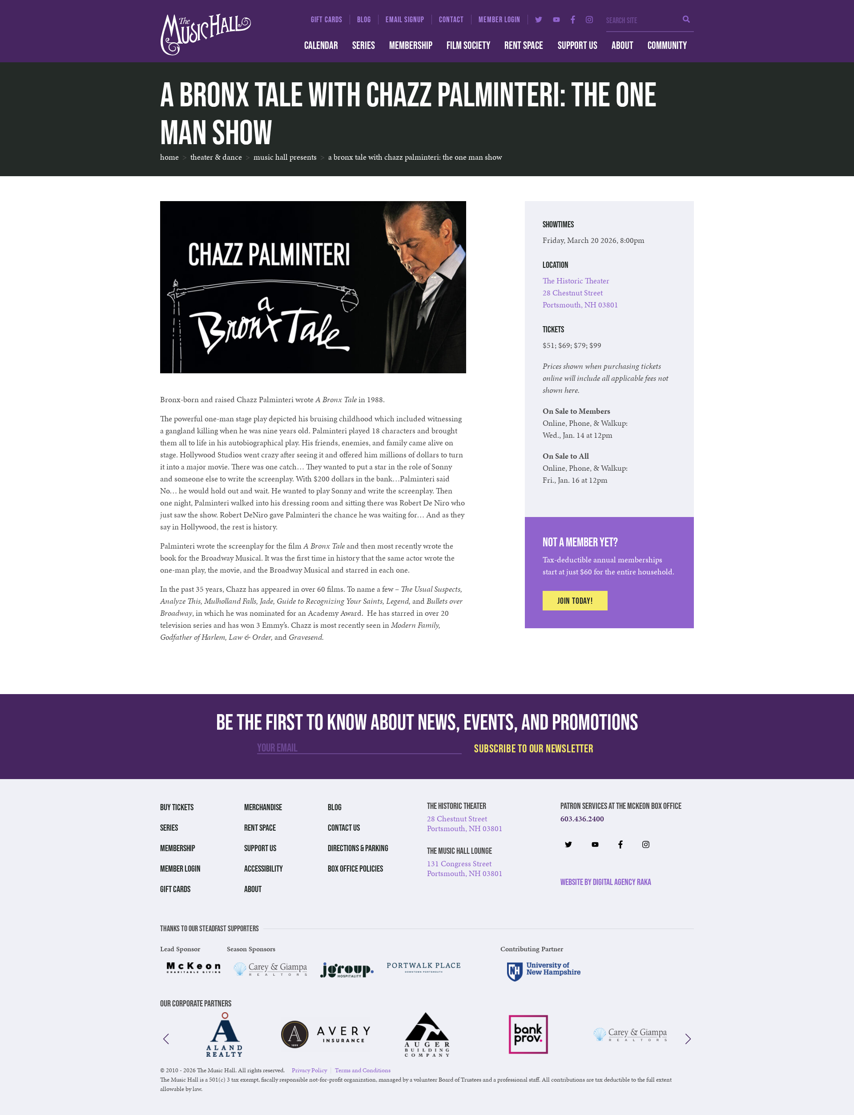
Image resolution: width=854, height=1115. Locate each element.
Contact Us (344, 827)
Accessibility (263, 868)
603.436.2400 (582, 818)
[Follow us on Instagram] (589, 20)
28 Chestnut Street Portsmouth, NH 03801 (465, 823)
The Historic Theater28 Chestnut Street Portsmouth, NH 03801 (580, 292)
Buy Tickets (176, 807)
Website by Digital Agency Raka (605, 882)
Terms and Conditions (363, 1070)
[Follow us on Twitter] (538, 19)
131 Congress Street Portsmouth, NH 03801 (465, 868)
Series (363, 45)
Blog (364, 19)
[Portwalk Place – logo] (424, 967)
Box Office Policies (355, 868)
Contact (451, 19)
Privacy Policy (309, 1070)
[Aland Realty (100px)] (224, 1034)
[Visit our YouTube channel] (556, 19)
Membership (410, 45)
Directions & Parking (358, 848)
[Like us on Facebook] (573, 20)
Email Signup (405, 19)
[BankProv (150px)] (528, 1034)
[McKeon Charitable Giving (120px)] (193, 967)
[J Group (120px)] (347, 970)
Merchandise (263, 807)
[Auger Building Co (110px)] (427, 1034)
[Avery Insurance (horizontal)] (325, 1034)
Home (169, 156)
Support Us (577, 45)
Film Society (468, 45)
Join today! (575, 601)
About (622, 45)
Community (667, 45)
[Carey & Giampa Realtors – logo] (270, 969)
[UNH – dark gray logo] (544, 972)
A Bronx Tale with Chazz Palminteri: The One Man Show (415, 156)
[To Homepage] (222, 34)
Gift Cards (326, 19)
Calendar (321, 45)
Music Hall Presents (285, 156)
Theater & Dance (216, 156)
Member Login (499, 19)
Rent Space (523, 45)
